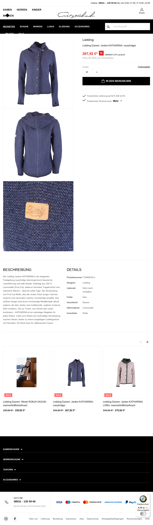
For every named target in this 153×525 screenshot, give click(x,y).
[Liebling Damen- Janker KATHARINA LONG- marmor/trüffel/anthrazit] (126, 372)
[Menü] (148, 495)
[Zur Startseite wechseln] (76, 15)
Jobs (81, 519)
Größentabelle (144, 67)
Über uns (33, 519)
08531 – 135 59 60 (108, 3)
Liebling (88, 39)
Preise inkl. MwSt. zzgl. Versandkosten (98, 58)
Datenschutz (93, 519)
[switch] (143, 513)
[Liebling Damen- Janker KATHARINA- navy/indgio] (76, 372)
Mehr (116, 101)
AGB (147, 519)
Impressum (71, 519)
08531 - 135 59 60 (25, 501)
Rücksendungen (134, 519)
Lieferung (45, 519)
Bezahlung (58, 519)
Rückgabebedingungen (113, 519)
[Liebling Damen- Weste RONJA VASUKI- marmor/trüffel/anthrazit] (26, 372)
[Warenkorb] (148, 8)
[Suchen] (108, 26)
